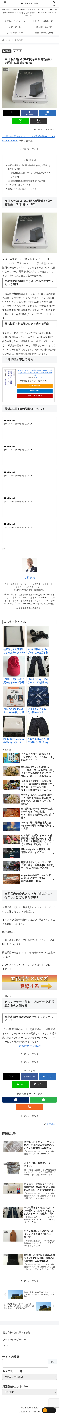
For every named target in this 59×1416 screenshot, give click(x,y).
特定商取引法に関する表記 (16, 1332)
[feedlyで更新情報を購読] (43, 1100)
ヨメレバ (39, 377)
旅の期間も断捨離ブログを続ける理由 (28, 181)
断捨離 (8, 51)
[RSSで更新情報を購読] (29, 1107)
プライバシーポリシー (14, 1339)
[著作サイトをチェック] (15, 1100)
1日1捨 (18, 51)
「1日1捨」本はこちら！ (19, 185)
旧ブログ (7, 1346)
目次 (25, 159)
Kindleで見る (35, 390)
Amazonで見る (34, 385)
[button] (38, 121)
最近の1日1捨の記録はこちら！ (22, 189)
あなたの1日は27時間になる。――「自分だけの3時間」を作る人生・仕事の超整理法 (34, 372)
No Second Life (29, 3)
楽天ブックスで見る (35, 395)
